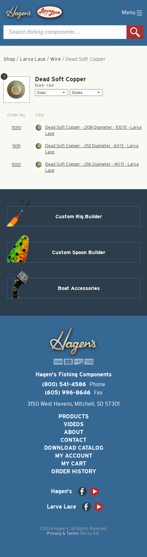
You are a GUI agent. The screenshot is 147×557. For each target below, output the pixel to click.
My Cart (73, 463)
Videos (74, 424)
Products (73, 416)
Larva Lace (32, 59)
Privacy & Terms (62, 533)
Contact (73, 440)
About (73, 432)
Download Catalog (73, 448)
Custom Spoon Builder (78, 252)
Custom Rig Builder (78, 216)
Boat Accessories (79, 288)
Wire (55, 59)
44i (96, 533)
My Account (73, 455)
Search (135, 32)
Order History (73, 471)
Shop (9, 59)
